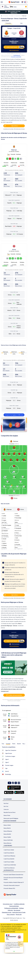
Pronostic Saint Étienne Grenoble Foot (13, 874)
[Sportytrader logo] (14, 894)
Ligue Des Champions (10, 750)
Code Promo (8, 845)
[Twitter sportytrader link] (16, 783)
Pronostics (6, 15)
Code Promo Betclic (9, 853)
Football (11, 15)
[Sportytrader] (1, 15)
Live (21, 23)
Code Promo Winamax (9, 856)
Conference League (10, 756)
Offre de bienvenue (14, 50)
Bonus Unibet (7, 825)
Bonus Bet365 (7, 834)
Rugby (24, 743)
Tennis (13, 743)
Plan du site (19, 914)
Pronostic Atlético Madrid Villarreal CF (14, 882)
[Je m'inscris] (22, 2)
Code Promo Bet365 (9, 858)
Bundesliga (8, 774)
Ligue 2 (7, 762)
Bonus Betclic (7, 828)
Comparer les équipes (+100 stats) (14, 415)
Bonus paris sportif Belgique (11, 818)
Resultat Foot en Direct (9, 812)
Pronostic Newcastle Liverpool (11, 885)
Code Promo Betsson (9, 867)
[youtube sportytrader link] (9, 783)
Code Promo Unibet (9, 850)
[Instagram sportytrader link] (18, 783)
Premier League (9, 765)
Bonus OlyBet (7, 837)
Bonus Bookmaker (10, 820)
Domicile (13, 154)
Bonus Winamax (8, 831)
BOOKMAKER (8, 799)
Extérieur (18, 154)
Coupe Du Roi (17, 15)
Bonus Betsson (7, 843)
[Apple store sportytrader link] (9, 792)
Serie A (7, 771)
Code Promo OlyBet (9, 861)
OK (14, 951)
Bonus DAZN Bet (8, 840)
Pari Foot (6, 803)
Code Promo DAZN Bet (10, 864)
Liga (6, 768)
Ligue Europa (8, 753)
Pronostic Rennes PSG (9, 888)
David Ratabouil (16, 55)
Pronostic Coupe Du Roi (16, 56)
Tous (8, 154)
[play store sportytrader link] (19, 792)
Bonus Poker (7, 815)
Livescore (6, 809)
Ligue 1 (7, 759)
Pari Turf (6, 806)
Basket (19, 743)
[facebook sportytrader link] (13, 783)
